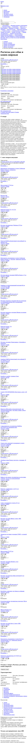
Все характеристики (6, 101)
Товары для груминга (9, 45)
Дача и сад (22, 26)
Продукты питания (22, 29)
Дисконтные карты (8, 705)
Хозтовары (22, 36)
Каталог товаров (5, 24)
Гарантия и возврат (8, 15)
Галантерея (15, 26)
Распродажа (7, 11)
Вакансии (6, 690)
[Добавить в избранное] (8, 174)
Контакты (6, 688)
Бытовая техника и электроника (18, 25)
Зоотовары (22, 37)
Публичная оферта (8, 693)
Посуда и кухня (11, 29)
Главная (6, 41)
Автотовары (5, 25)
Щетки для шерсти (8, 47)
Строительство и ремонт (18, 30)
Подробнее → (4, 63)
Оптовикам (6, 16)
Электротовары (18, 35)
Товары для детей (5, 32)
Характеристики (5, 113)
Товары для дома (15, 32)
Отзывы (17, 112)
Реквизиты (6, 697)
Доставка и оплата (8, 14)
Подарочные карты (8, 706)
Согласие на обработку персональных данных (15, 696)
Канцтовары (4, 28)
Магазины (6, 12)
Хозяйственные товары (6, 35)
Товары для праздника (15, 33)
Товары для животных (9, 44)
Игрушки (3, 37)
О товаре (3, 112)
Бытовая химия (6, 26)
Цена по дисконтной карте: (7, 82)
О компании (7, 689)
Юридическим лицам (9, 714)
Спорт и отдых (6, 30)
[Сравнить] (6, 174)
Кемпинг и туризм (13, 28)
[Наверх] (1, 728)
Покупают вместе (9, 112)
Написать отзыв (4, 669)
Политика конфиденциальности (12, 694)
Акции (5, 10)
